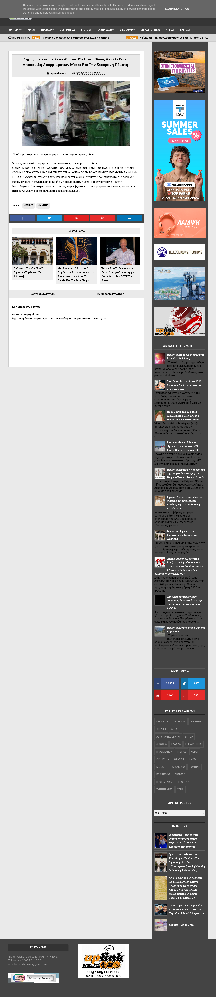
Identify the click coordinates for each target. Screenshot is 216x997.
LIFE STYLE (162, 721)
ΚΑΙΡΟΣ (184, 30)
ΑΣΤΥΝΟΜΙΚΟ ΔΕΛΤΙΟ (168, 736)
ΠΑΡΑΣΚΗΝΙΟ (178, 767)
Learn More (173, 8)
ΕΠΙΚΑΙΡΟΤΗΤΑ (150, 30)
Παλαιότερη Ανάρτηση (110, 294)
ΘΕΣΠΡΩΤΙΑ (67, 30)
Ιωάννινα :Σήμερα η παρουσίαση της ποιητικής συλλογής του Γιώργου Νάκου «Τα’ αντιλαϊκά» (186, 473)
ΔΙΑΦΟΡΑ (161, 744)
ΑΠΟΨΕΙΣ (161, 729)
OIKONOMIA (179, 721)
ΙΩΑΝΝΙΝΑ (14, 30)
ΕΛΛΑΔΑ (176, 744)
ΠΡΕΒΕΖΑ (47, 30)
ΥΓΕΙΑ (169, 30)
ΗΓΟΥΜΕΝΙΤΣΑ (164, 751)
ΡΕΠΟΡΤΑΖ (183, 782)
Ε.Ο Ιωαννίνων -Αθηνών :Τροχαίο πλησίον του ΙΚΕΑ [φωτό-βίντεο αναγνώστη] (183, 446)
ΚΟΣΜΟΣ (161, 767)
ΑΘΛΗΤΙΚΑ (196, 721)
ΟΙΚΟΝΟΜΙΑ (126, 30)
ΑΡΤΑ (31, 30)
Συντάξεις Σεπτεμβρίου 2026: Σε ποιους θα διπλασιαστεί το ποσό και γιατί (184, 385)
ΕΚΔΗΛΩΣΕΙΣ (104, 30)
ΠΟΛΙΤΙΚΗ (195, 767)
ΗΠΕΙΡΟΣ (28, 205)
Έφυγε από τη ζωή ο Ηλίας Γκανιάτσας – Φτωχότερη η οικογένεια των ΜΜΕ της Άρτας (117, 274)
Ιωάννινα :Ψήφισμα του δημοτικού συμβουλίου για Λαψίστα (182, 535)
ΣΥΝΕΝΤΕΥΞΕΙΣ (164, 789)
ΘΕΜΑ (194, 751)
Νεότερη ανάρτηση (42, 294)
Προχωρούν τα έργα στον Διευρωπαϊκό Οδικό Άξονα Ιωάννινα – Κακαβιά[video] (183, 415)
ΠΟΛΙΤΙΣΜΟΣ (163, 774)
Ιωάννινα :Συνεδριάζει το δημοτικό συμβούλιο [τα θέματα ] (29, 272)
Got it (189, 8)
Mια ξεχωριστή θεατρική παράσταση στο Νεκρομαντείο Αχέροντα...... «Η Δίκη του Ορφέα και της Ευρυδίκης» (76, 274)
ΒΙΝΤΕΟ (85, 30)
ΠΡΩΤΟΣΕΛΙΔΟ (164, 782)
